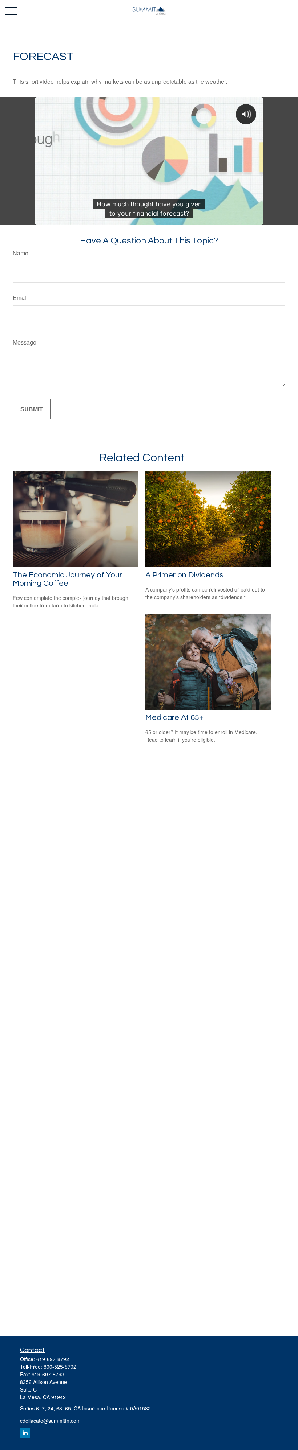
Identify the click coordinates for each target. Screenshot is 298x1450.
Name (20, 253)
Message (24, 342)
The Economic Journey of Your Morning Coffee (67, 579)
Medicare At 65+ (174, 717)
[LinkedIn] (25, 1433)
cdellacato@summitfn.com (50, 1420)
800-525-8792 (60, 1366)
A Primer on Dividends (184, 575)
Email (20, 297)
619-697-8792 (52, 1359)
